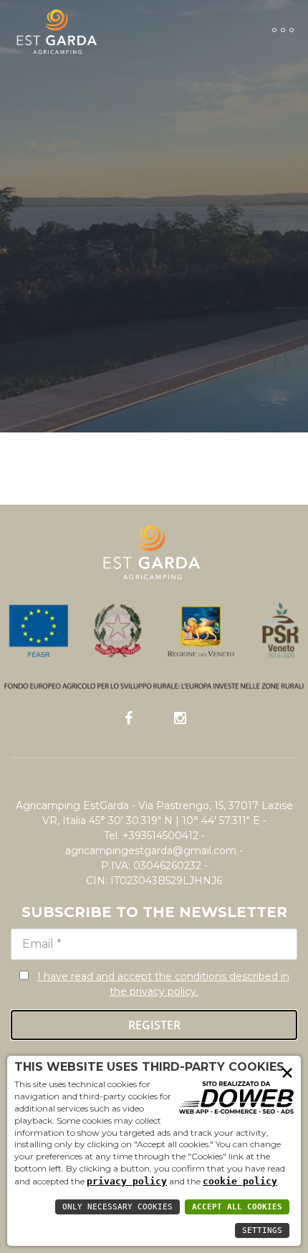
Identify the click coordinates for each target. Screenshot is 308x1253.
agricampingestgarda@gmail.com (150, 850)
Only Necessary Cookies (117, 1207)
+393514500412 (160, 835)
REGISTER (154, 1025)
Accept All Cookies (237, 1207)
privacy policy (127, 1181)
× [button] (287, 1071)
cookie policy (240, 1181)
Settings (262, 1230)
